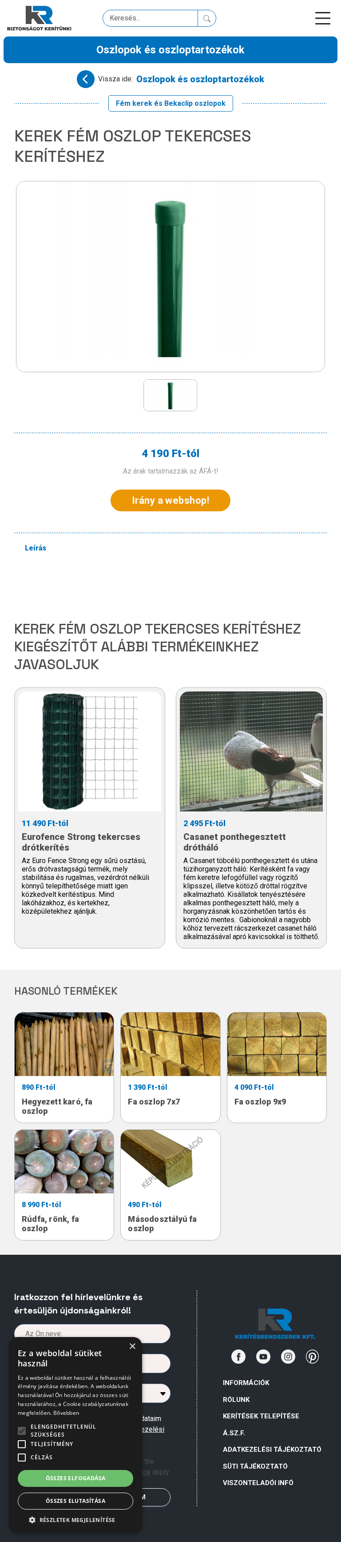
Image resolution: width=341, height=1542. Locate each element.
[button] (75, 1519)
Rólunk (236, 1400)
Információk (246, 1383)
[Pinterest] (312, 1356)
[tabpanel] (176, 584)
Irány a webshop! (170, 500)
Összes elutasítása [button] (75, 1501)
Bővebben (66, 1413)
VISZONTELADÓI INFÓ (258, 1483)
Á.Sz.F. (234, 1433)
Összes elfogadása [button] (76, 1478)
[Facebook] (238, 1356)
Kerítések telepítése (261, 1416)
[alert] (75, 1435)
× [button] (132, 1346)
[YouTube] (263, 1356)
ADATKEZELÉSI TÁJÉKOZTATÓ (272, 1450)
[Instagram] (288, 1356)
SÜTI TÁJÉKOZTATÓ (255, 1466)
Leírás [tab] (35, 548)
